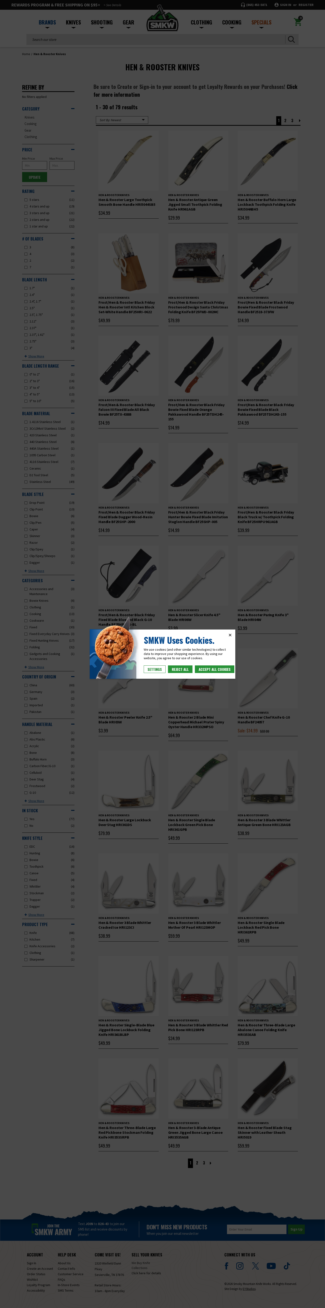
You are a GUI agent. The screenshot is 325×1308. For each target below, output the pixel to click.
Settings (155, 669)
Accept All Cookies (215, 669)
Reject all (180, 669)
